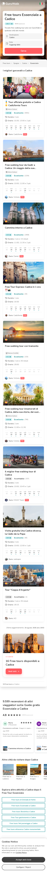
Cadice (24, 63)
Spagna (16, 63)
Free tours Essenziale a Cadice (23, 805)
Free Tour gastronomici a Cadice (23, 817)
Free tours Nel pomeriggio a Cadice (24, 823)
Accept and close (23, 859)
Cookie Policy (21, 853)
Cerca (23, 50)
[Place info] (41, 24)
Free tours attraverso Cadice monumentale (23, 829)
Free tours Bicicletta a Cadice (23, 811)
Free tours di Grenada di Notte (23, 800)
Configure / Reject (23, 867)
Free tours (6, 63)
